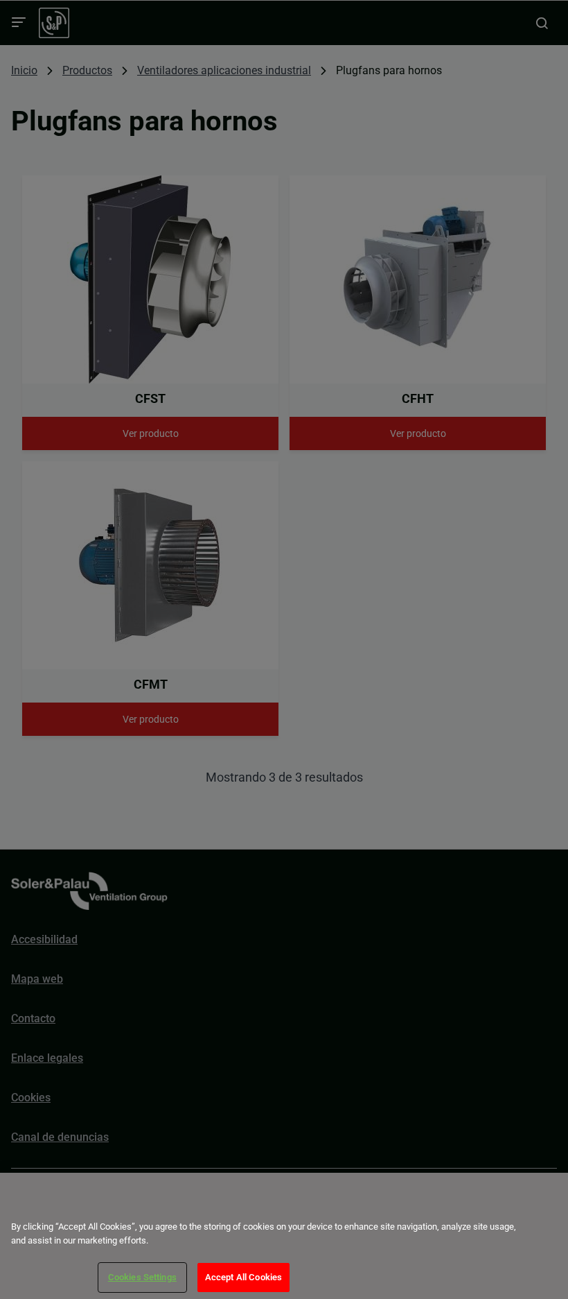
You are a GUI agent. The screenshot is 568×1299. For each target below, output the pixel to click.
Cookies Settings (142, 1277)
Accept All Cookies (243, 1277)
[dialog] (284, 1236)
